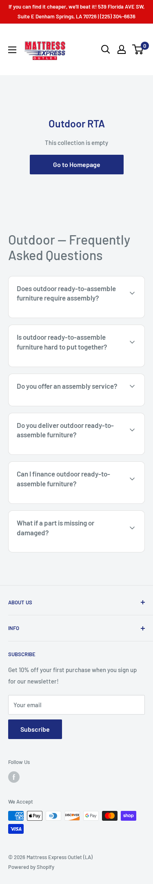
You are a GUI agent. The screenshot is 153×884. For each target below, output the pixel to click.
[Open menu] (12, 50)
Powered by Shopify (31, 867)
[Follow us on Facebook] (14, 777)
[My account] (122, 49)
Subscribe (35, 729)
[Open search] (105, 49)
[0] (138, 49)
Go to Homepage (76, 164)
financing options (76, 502)
